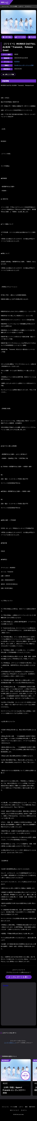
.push (4, 2)
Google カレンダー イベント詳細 (23, 65)
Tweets (5, 985)
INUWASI (17, 61)
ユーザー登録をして (10, 1042)
